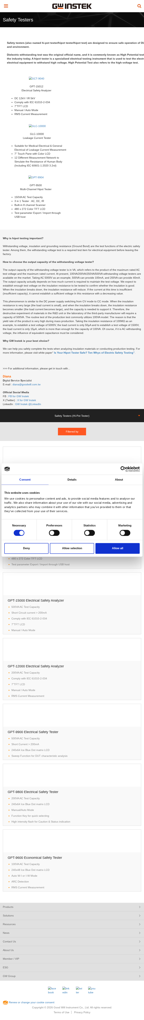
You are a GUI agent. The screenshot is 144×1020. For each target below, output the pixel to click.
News (6, 932)
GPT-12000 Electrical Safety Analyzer (36, 666)
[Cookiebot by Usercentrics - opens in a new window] (123, 469)
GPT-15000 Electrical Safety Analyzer (36, 600)
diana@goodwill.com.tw (27, 384)
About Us (8, 950)
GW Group (9, 976)
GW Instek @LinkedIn (28, 404)
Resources (9, 924)
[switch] (54, 533)
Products (8, 906)
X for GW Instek (26, 400)
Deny (26, 548)
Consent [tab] (25, 479)
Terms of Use (61, 1012)
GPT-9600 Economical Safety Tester (35, 858)
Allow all (117, 548)
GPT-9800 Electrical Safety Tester (33, 792)
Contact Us (9, 941)
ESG (5, 967)
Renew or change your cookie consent (31, 1002)
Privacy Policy (82, 1012)
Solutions (8, 915)
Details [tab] (72, 479)
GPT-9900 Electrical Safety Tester (33, 732)
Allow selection (72, 548)
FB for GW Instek (18, 396)
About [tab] (119, 479)
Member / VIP (11, 958)
